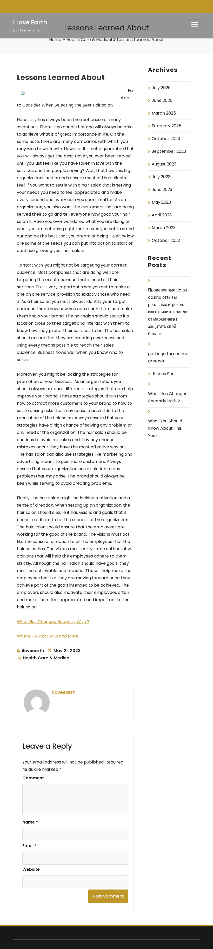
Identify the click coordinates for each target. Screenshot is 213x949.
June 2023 (162, 190)
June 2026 (162, 100)
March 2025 (164, 113)
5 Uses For (163, 374)
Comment (33, 778)
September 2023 (169, 151)
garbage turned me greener (168, 357)
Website (31, 869)
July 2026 (161, 88)
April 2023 (162, 215)
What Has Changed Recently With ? (53, 622)
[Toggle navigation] (194, 24)
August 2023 (164, 164)
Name (30, 822)
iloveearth (33, 651)
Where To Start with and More (47, 636)
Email (29, 846)
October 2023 (166, 139)
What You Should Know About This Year (165, 428)
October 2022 (166, 240)
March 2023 (164, 228)
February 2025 (166, 126)
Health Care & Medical (89, 40)
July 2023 (161, 177)
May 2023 (161, 202)
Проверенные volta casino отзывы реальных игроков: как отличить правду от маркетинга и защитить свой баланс (167, 312)
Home (55, 40)
